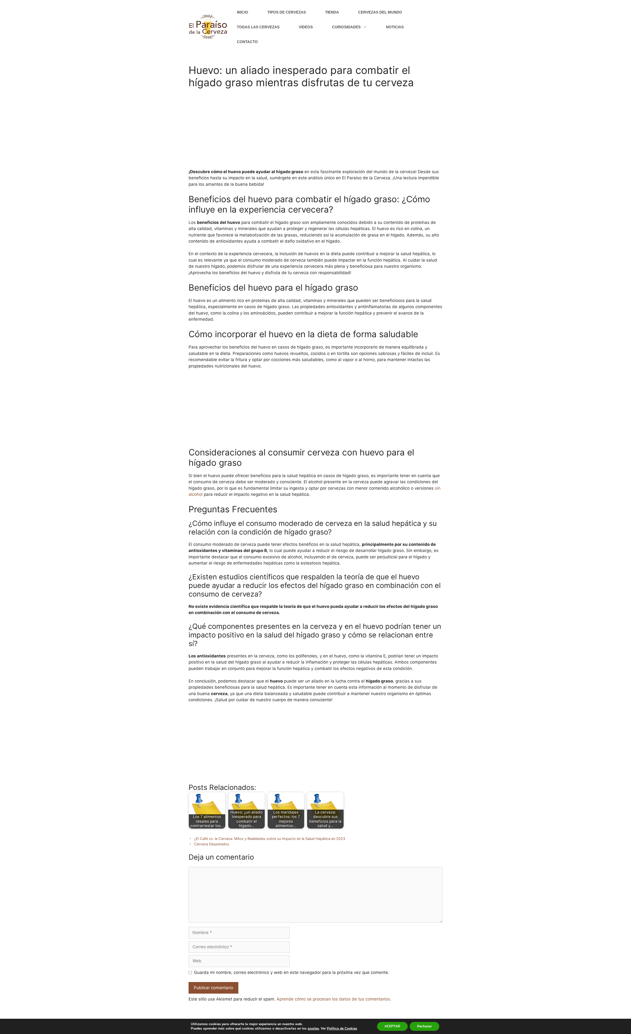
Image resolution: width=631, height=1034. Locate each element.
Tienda (332, 12)
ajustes (313, 1028)
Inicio (242, 12)
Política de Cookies (342, 1028)
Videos (306, 27)
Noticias (395, 27)
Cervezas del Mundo (380, 12)
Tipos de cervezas (286, 12)
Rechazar (424, 1026)
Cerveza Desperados (211, 844)
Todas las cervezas (258, 27)
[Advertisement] (315, 131)
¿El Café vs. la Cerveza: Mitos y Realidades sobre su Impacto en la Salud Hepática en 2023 (269, 838)
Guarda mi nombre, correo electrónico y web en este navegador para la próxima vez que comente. (291, 972)
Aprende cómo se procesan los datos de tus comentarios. (334, 999)
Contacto (247, 42)
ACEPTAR (392, 1026)
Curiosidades (346, 27)
